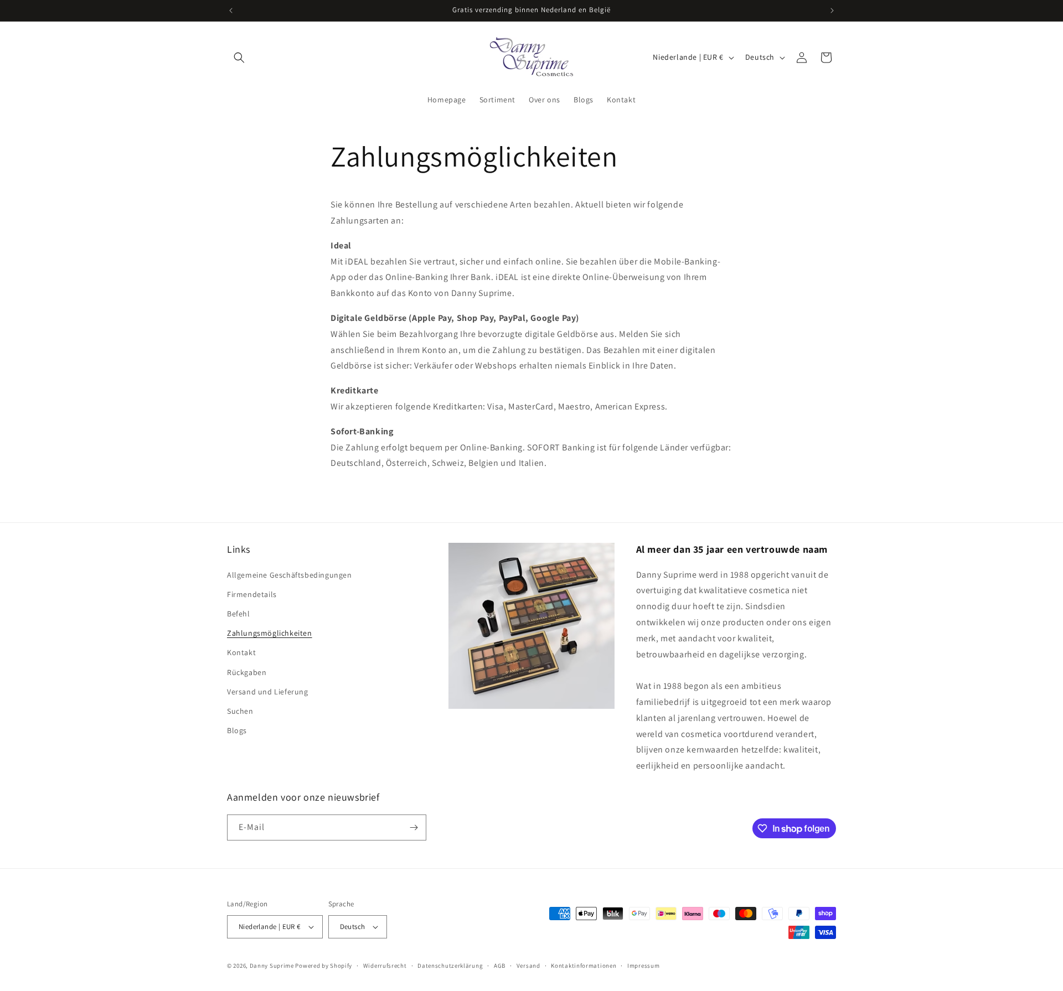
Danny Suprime (272, 965)
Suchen (240, 711)
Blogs (237, 730)
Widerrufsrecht (385, 965)
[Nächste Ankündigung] (832, 10)
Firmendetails (252, 594)
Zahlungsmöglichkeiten (269, 633)
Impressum (643, 965)
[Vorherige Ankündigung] (231, 10)
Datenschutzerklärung (450, 965)
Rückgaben (246, 672)
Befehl (238, 614)
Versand (528, 965)
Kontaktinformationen (583, 965)
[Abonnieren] (413, 827)
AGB (499, 965)
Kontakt (241, 652)
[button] (239, 57)
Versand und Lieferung (267, 692)
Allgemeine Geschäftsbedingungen (289, 575)
